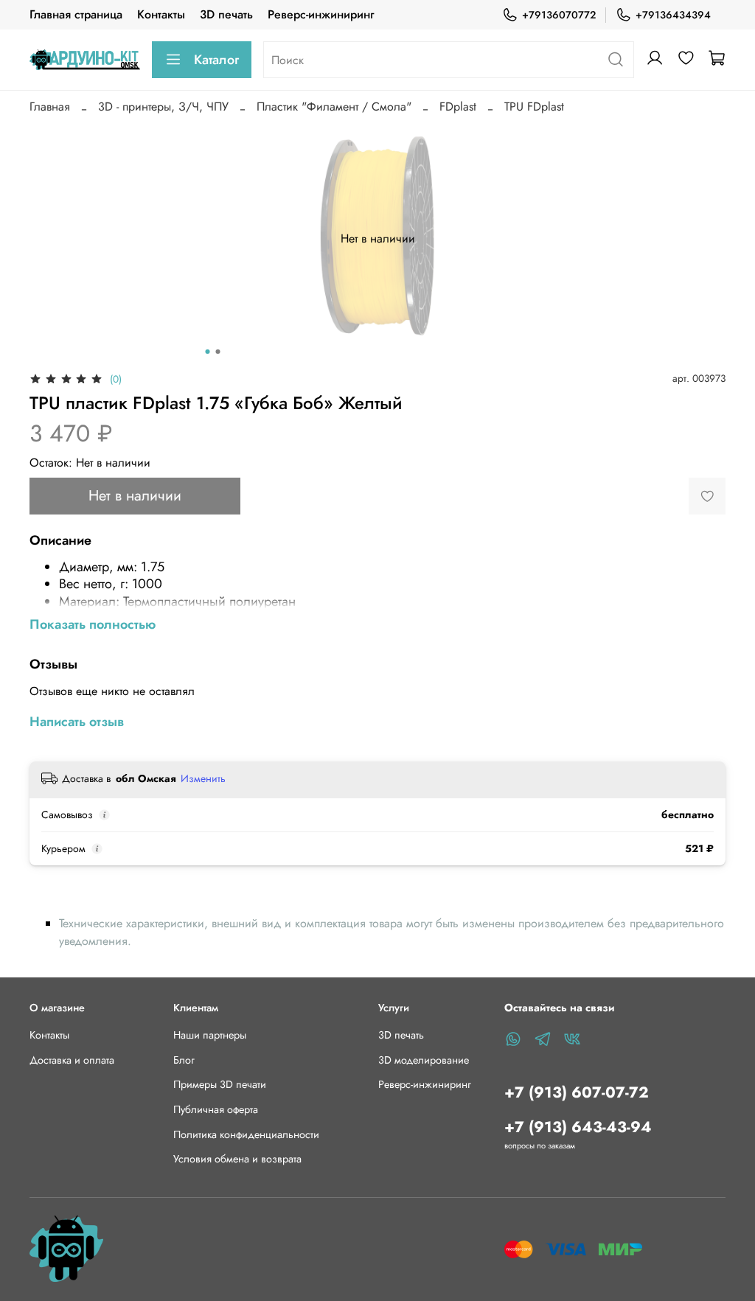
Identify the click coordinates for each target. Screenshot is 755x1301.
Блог (184, 1060)
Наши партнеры (209, 1035)
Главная (49, 106)
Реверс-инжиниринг (321, 14)
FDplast (457, 106)
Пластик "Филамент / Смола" (334, 106)
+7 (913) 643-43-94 (578, 1127)
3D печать (226, 14)
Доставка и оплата (71, 1060)
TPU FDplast (534, 106)
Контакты (161, 14)
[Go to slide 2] (218, 351)
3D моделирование (423, 1060)
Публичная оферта (215, 1109)
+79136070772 (559, 14)
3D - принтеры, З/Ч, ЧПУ (163, 106)
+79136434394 (673, 14)
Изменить (203, 778)
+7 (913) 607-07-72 (576, 1092)
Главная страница (75, 14)
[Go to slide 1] (208, 351)
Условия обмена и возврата (237, 1158)
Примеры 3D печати (219, 1084)
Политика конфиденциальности (246, 1134)
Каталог (216, 59)
